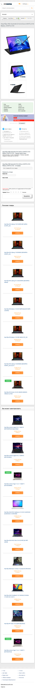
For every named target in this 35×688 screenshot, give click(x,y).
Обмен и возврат (7, 677)
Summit (20, 105)
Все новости (22, 675)
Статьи (20, 670)
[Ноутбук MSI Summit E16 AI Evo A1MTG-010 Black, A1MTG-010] (18, 59)
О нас (4, 670)
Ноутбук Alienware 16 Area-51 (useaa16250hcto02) (17, 568)
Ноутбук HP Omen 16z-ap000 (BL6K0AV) (14, 623)
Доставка (5, 672)
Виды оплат (5, 675)
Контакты (21, 677)
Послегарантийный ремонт (9, 679)
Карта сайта (22, 672)
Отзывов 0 (22, 123)
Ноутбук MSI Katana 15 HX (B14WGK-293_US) (15, 337)
